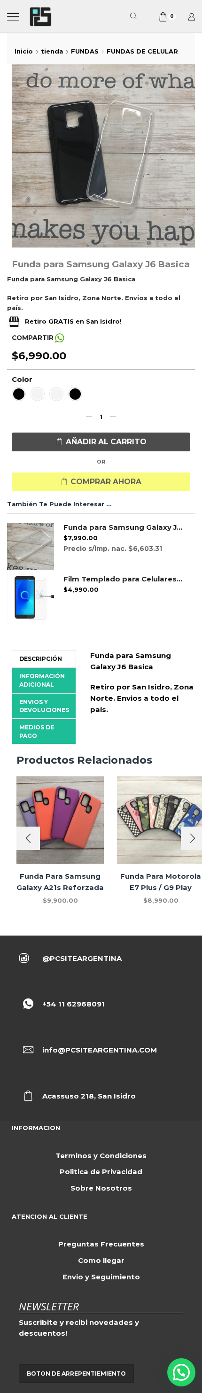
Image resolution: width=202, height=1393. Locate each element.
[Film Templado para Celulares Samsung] (30, 597)
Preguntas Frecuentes (101, 1244)
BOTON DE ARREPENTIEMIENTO (76, 1373)
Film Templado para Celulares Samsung (123, 579)
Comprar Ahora (105, 481)
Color (22, 379)
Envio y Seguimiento (101, 1277)
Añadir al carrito (106, 441)
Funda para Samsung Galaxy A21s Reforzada (60, 882)
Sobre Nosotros (101, 1188)
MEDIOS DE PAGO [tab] (36, 731)
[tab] (44, 658)
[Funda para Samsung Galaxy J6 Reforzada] (30, 546)
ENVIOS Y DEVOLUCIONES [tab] (44, 705)
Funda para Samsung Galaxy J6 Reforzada (123, 527)
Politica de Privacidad (101, 1172)
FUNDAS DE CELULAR (142, 51)
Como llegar (101, 1260)
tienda (52, 51)
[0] (159, 17)
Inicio (24, 51)
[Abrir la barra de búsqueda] (135, 16)
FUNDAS (85, 51)
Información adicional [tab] (42, 680)
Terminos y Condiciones (101, 1156)
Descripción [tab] (40, 658)
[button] (28, 838)
